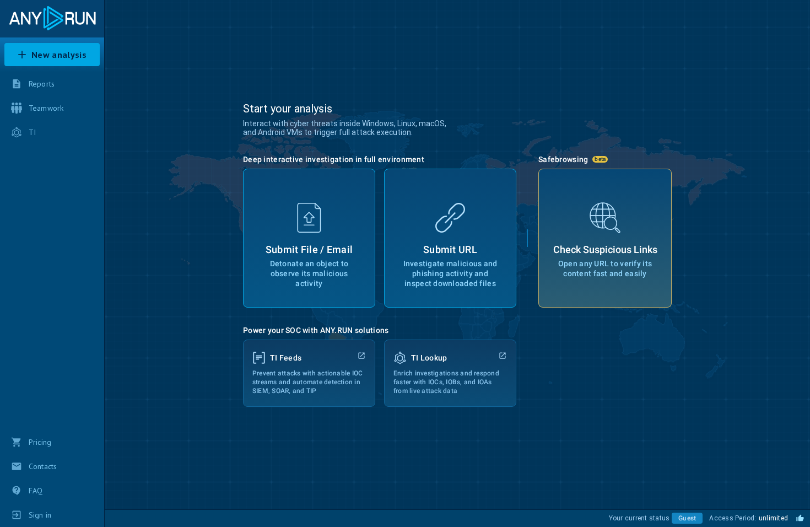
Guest (687, 518)
